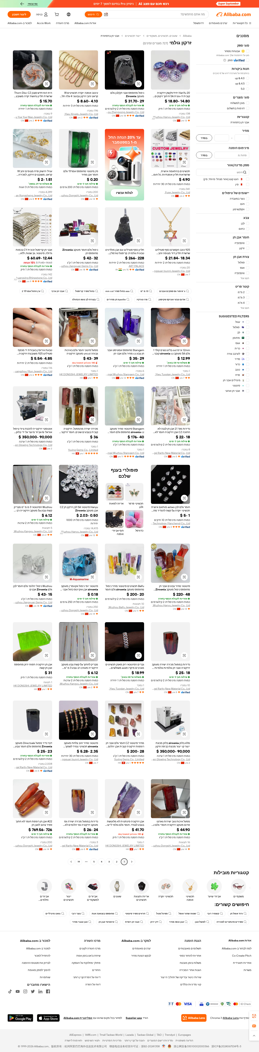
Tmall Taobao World (111, 1034)
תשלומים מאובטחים (189, 948)
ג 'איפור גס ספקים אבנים (172, 291)
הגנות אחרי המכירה (190, 970)
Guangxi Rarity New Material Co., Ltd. (170, 452)
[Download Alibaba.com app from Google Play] (20, 1018)
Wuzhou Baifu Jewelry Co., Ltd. (126, 607)
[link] (254, 1016)
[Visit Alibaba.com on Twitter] (33, 991)
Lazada (130, 1034)
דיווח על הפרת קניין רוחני (86, 977)
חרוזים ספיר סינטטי (135, 913)
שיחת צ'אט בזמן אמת (88, 955)
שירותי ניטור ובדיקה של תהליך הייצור (181, 977)
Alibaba (187, 35)
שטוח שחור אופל (187, 913)
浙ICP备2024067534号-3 (226, 1046)
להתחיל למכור (42, 955)
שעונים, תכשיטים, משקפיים (162, 35)
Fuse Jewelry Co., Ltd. (177, 192)
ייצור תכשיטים (133, 35)
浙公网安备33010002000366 (191, 1046)
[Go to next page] (71, 861)
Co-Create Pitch (241, 955)
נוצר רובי (76, 913)
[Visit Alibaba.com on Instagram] (25, 991)
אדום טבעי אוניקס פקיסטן (172, 299)
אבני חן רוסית (132, 922)
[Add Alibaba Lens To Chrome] (193, 1018)
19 (79, 861)
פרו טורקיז (142, 299)
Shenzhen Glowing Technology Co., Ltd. (32, 444)
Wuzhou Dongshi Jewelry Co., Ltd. (78, 195)
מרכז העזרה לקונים (89, 948)
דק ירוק (154, 922)
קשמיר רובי (213, 913)
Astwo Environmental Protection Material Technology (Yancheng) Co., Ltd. (170, 523)
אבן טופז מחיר (176, 922)
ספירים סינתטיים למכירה (230, 922)
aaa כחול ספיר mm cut (117, 291)
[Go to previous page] (131, 861)
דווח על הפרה (92, 984)
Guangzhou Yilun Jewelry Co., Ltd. (32, 371)
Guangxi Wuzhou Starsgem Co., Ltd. (124, 374)
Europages (184, 1034)
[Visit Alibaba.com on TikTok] (10, 991)
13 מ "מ (144, 291)
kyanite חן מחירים (116, 299)
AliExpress (75, 1034)
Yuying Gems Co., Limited (83, 449)
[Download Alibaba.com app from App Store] (48, 1018)
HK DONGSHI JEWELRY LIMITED (78, 374)
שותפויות (45, 977)
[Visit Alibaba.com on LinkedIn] (40, 991)
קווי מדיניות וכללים (190, 984)
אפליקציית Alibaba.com (78, 1017)
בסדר (204, 138)
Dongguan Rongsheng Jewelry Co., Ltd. (32, 195)
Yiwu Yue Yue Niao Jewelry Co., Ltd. (32, 117)
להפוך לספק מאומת (39, 970)
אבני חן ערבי (57, 291)
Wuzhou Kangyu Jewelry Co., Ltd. (32, 531)
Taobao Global (145, 1034)
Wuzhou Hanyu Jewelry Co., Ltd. (171, 117)
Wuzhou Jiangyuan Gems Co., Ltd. (78, 266)
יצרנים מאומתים (141, 948)
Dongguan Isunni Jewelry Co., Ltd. (170, 270)
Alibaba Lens (231, 1017)
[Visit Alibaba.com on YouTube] (17, 991)
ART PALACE (136, 266)
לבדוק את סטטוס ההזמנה (36, 962)
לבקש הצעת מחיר (141, 955)
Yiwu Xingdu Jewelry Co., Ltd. (81, 114)
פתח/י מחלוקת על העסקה (86, 962)
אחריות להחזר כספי (190, 955)
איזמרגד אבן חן (106, 922)
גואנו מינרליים (53, 913)
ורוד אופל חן (236, 913)
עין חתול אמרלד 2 (31, 291)
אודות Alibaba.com (239, 940)
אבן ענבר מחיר (80, 922)
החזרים (96, 970)
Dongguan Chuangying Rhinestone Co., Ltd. (32, 277)
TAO (159, 1034)
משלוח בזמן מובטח (190, 962)
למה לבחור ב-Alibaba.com (236, 948)
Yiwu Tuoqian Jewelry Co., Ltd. (172, 374)
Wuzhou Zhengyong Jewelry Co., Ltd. (124, 112)
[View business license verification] (164, 1046)
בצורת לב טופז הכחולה (84, 299)
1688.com (90, 1034)
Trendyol (170, 1034)
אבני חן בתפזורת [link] (110, 35)
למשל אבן (200, 922)
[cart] (56, 14)
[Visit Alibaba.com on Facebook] (48, 991)
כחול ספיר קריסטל (84, 291)
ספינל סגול (162, 913)
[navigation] (222, 449)
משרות (247, 970)
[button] (106, 14)
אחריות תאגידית (242, 962)
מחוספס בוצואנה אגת (103, 913)
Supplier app (134, 1017)
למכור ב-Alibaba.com (38, 948)
